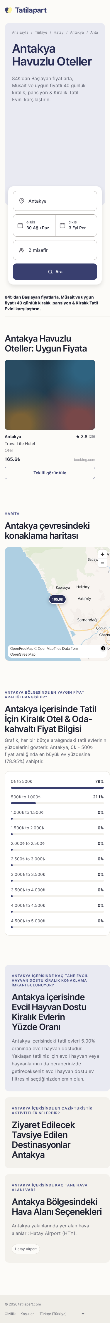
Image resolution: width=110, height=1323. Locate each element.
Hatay (59, 32)
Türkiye (41, 32)
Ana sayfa (20, 32)
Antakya (77, 32)
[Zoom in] (102, 554)
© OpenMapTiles (47, 648)
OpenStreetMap (22, 654)
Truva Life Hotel (20, 443)
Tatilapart (30, 10)
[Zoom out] (102, 563)
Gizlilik (10, 1314)
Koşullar (27, 1314)
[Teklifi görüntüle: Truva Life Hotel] (50, 395)
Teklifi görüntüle (49, 472)
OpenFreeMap (21, 648)
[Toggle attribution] (103, 648)
